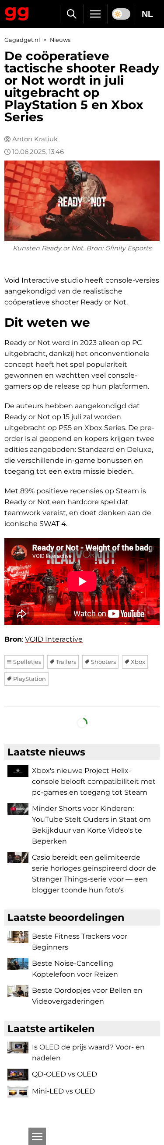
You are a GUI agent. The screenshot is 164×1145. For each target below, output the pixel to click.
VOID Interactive (54, 639)
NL (147, 14)
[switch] (121, 14)
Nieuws (60, 40)
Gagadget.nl (22, 40)
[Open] (37, 1136)
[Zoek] (71, 14)
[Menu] (95, 14)
